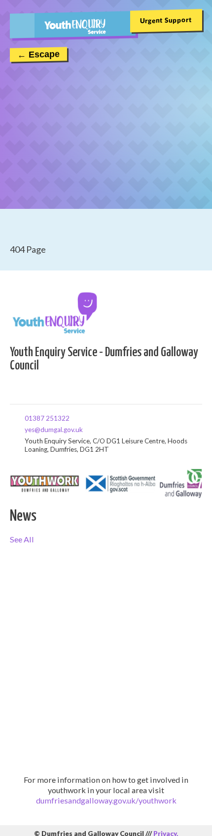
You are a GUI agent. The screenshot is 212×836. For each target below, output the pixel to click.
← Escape (38, 54)
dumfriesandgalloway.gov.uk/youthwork (106, 800)
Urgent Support (166, 20)
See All (22, 539)
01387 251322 (28, 417)
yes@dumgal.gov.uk (28, 429)
